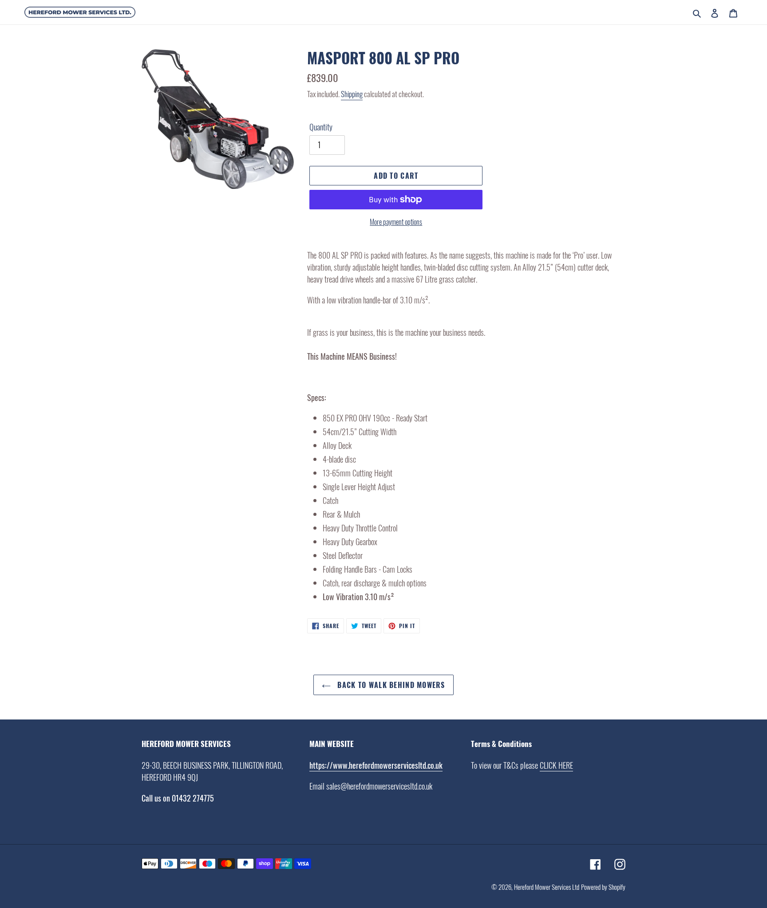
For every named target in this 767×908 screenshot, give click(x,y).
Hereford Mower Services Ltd (546, 887)
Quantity (320, 127)
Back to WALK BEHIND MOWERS (390, 685)
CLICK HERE (556, 765)
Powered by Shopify (603, 887)
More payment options (396, 221)
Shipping (352, 93)
